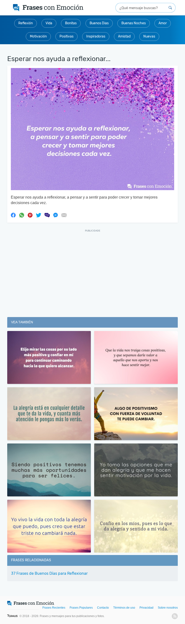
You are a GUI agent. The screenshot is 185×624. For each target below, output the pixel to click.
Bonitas (71, 23)
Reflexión (25, 23)
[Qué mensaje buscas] (170, 7)
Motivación (38, 36)
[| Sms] (47, 214)
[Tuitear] (38, 214)
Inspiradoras (95, 36)
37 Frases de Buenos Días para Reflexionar (49, 573)
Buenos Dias (99, 23)
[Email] (63, 214)
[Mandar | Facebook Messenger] (55, 214)
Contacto (103, 607)
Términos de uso (124, 607)
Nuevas (149, 36)
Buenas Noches (133, 23)
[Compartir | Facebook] (13, 214)
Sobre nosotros (168, 607)
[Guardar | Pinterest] (30, 214)
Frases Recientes (53, 607)
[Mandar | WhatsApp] (21, 214)
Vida (49, 23)
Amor (163, 23)
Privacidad (146, 607)
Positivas (66, 36)
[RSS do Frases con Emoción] (175, 616)
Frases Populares (81, 607)
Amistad (124, 36)
